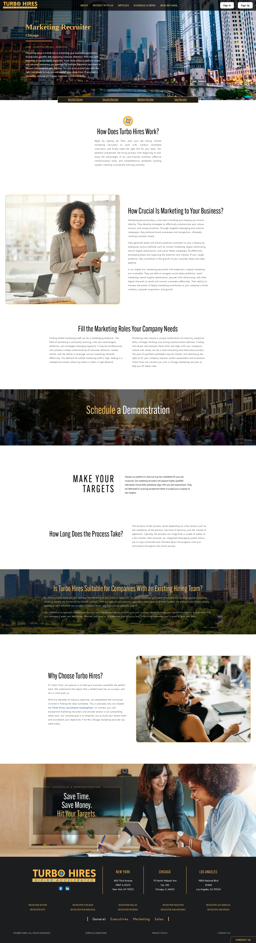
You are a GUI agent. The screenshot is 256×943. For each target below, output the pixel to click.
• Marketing (61, 47)
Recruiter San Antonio (173, 909)
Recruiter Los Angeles (218, 905)
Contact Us (128, 425)
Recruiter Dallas (128, 905)
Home (28, 47)
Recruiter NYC (37, 909)
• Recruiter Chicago (43, 47)
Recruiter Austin (38, 905)
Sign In (227, 5)
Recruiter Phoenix (128, 909)
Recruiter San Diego (218, 909)
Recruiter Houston (173, 905)
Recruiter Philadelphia (83, 909)
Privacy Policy (160, 933)
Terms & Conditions (96, 933)
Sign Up (245, 5)
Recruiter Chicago (83, 905)
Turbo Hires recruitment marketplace (72, 707)
